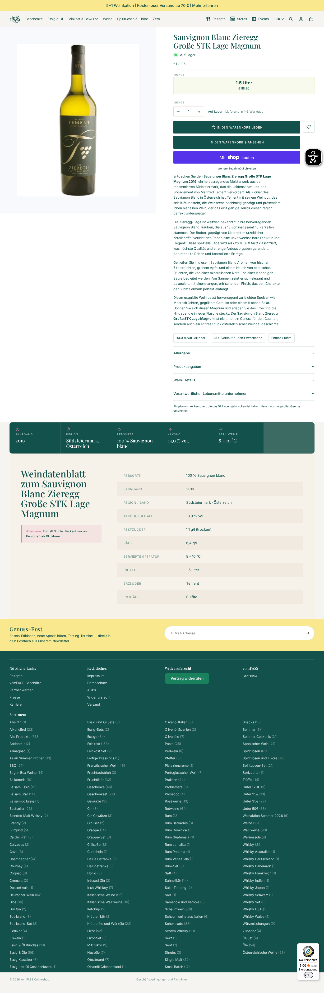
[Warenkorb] (311, 19)
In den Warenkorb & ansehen (237, 142)
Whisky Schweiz (258, 895)
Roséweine (176, 801)
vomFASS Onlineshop (34, 979)
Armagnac (19, 751)
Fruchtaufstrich (101, 772)
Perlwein (174, 751)
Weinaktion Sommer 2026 (265, 816)
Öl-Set (250, 938)
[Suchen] (291, 19)
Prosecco (175, 794)
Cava (16, 852)
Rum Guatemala (179, 837)
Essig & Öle (21, 952)
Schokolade (178, 924)
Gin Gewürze (99, 816)
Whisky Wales (256, 916)
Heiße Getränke (102, 859)
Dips (16, 902)
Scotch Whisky (180, 931)
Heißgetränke (100, 866)
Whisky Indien (256, 880)
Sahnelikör (176, 880)
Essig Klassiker (23, 959)
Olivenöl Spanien (180, 729)
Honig (94, 873)
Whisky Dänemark (259, 866)
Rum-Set (174, 866)
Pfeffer (173, 758)
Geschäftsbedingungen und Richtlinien (162, 979)
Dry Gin (17, 909)
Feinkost (98, 744)
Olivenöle (174, 737)
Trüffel (251, 780)
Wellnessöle (254, 837)
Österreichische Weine (264, 952)
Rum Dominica (178, 830)
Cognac (18, 873)
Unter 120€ (254, 787)
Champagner (23, 859)
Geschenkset (101, 794)
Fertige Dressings (103, 758)
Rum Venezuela (179, 859)
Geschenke (99, 787)
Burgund (18, 830)
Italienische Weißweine (108, 902)
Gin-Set (95, 823)
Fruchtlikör (99, 780)
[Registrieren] (307, 633)
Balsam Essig (23, 787)
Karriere (15, 704)
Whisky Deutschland (261, 859)
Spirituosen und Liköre (264, 758)
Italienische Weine (104, 895)
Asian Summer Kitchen (30, 758)
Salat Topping (178, 888)
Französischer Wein (106, 765)
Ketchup (96, 909)
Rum (172, 816)
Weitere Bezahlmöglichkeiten (237, 168)
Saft (171, 873)
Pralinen (175, 780)
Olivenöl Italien (179, 722)
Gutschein (97, 852)
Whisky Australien (259, 852)
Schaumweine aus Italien (186, 916)
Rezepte (16, 676)
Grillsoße (97, 844)
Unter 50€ (254, 808)
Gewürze (98, 801)
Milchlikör (97, 945)
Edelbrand (20, 916)
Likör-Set (96, 938)
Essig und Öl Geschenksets (33, 967)
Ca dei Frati (21, 837)
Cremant (18, 880)
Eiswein (17, 938)
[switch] (308, 975)
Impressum (95, 676)
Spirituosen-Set (258, 765)
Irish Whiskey (100, 888)
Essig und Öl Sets (103, 722)
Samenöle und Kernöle (185, 902)
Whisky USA (255, 909)
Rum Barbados (179, 823)
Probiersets (176, 787)
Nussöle (96, 952)
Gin (92, 808)
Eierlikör (18, 931)
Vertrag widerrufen (187, 678)
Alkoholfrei (21, 729)
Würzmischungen (260, 924)
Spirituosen (255, 751)
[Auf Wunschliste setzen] (309, 127)
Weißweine (255, 830)
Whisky (252, 844)
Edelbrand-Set (23, 924)
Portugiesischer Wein (184, 772)
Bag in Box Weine (26, 772)
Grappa (96, 830)
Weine (252, 823)
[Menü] (316, 946)
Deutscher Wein (25, 895)
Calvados (19, 844)
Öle (249, 945)
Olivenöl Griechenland (106, 967)
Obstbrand (98, 959)
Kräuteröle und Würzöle (109, 924)
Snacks (252, 722)
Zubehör (252, 931)
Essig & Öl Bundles (27, 945)
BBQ (16, 765)
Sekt (171, 938)
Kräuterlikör (99, 916)
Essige (96, 737)
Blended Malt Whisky (28, 816)
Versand (93, 704)
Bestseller (20, 808)
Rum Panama (177, 852)
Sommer (252, 729)
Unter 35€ (254, 801)
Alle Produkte (24, 737)
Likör (94, 931)
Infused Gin (98, 880)
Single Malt (177, 959)
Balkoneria (20, 780)
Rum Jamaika (177, 844)
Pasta (173, 744)
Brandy (17, 823)
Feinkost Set (99, 751)
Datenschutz (97, 683)
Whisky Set (254, 902)
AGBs (91, 690)
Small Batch (177, 967)
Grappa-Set (99, 837)
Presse (14, 697)
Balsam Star (22, 794)
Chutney (18, 866)
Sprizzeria (253, 772)
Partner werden (21, 690)
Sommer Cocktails (260, 737)
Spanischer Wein (259, 744)
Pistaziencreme (179, 765)
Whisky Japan (256, 888)
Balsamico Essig (24, 801)
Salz (170, 895)
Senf (171, 945)
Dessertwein (21, 888)
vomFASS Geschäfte (25, 683)
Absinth (17, 722)
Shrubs (173, 952)
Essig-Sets (98, 729)
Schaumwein (178, 909)
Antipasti (19, 744)
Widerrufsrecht (99, 697)
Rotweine (176, 808)
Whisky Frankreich (259, 873)
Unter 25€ (254, 794)
